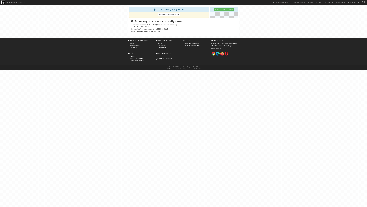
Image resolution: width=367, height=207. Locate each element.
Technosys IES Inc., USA (194, 69)
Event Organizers (315, 2)
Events (329, 2)
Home (132, 43)
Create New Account (137, 60)
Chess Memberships (281, 2)
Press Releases (135, 45)
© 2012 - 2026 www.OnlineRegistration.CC (183, 67)
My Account (353, 2)
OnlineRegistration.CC (16, 2)
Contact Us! (134, 47)
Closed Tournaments (192, 45)
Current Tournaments (192, 43)
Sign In (132, 56)
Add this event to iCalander (224, 9)
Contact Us (341, 2)
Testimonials (162, 47)
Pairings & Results (298, 2)
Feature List (162, 45)
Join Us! (160, 43)
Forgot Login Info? (136, 58)
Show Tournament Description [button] (169, 14)
